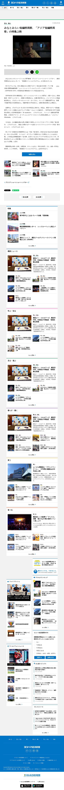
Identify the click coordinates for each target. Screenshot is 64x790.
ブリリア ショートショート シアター (17, 182)
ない (37, 642)
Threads (55, 3)
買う (27, 7)
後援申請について (53, 760)
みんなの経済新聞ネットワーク (32, 775)
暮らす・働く (35, 7)
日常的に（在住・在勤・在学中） (46, 653)
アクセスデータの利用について (18, 760)
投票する (39, 657)
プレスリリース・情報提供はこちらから (41, 757)
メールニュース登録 (38, 763)
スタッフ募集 (27, 763)
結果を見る (51, 657)
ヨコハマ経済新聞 (16, 3)
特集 (52, 7)
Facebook (44, 3)
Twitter (47, 3)
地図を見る (32, 154)
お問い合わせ (32, 760)
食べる (12, 7)
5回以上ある (40, 650)
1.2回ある (39, 645)
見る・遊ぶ (20, 7)
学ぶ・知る (45, 7)
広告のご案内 (42, 760)
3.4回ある (39, 647)
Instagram (51, 3)
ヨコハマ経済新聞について (22, 757)
